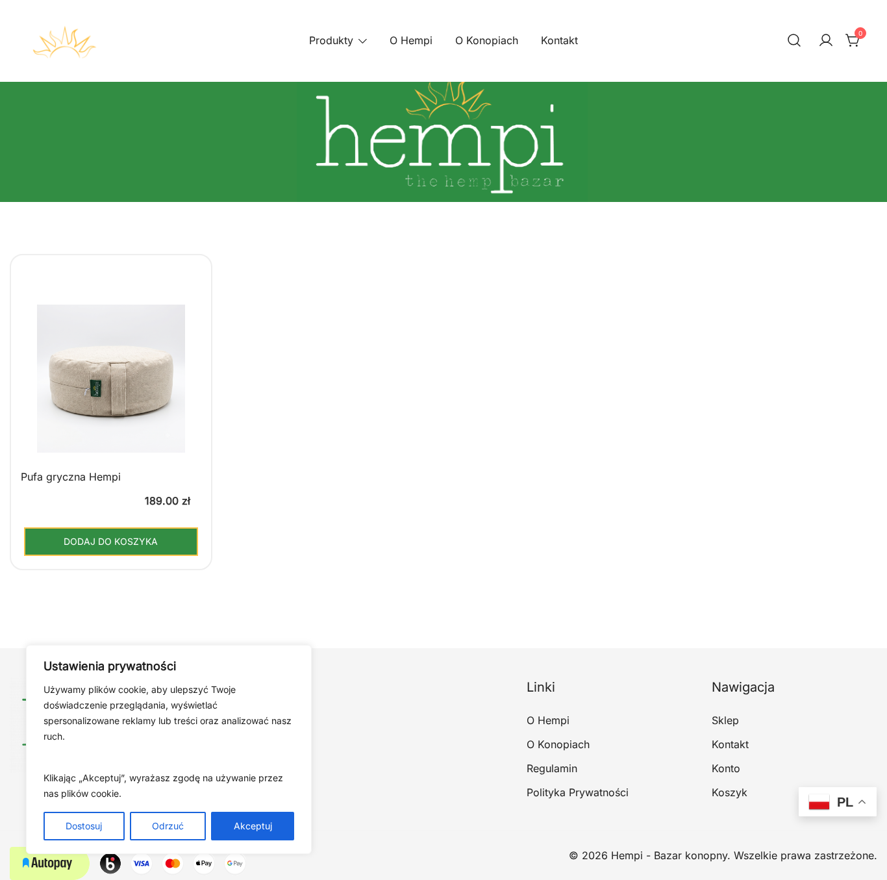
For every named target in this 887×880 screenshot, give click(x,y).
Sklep (725, 720)
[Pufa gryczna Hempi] (111, 388)
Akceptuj (253, 825)
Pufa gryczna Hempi (71, 476)
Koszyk (729, 792)
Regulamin (552, 768)
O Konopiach (486, 40)
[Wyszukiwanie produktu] (794, 41)
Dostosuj (84, 825)
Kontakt (559, 40)
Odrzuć (168, 825)
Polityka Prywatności (578, 792)
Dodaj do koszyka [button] (111, 541)
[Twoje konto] (826, 40)
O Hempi (411, 40)
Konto (726, 768)
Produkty (331, 40)
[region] (169, 749)
